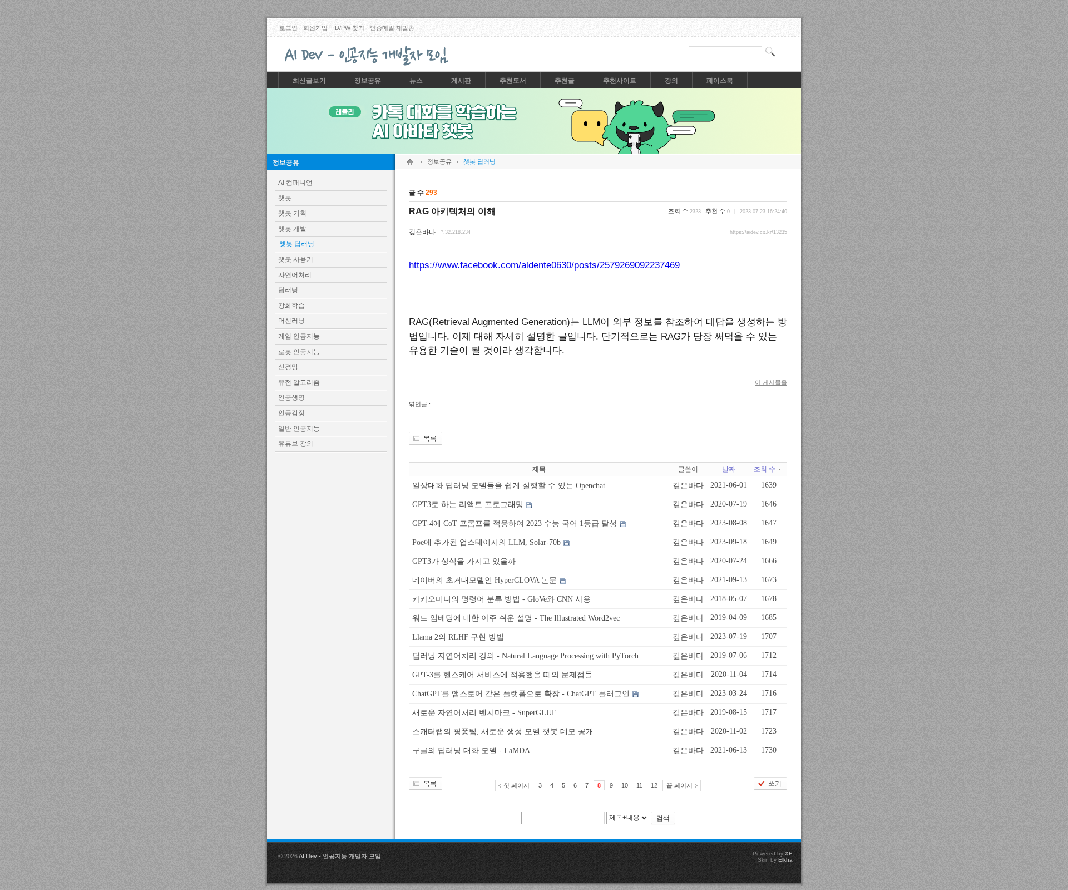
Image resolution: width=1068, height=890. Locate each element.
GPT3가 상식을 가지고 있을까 (464, 561)
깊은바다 (422, 232)
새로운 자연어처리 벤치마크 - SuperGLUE (484, 713)
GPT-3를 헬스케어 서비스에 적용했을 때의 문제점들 (502, 675)
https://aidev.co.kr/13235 (758, 232)
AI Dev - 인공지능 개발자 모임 (340, 856)
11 (639, 785)
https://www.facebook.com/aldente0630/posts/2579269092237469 (544, 265)
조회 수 (764, 469)
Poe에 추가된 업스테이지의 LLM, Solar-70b (486, 542)
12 (654, 785)
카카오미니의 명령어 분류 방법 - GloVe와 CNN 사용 (501, 599)
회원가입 (315, 27)
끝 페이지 (679, 785)
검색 (663, 818)
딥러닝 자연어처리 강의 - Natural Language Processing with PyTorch (525, 656)
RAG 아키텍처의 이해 (452, 211)
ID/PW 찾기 (348, 27)
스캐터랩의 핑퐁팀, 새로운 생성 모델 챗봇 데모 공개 (503, 731)
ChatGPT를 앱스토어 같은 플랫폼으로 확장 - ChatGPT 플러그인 (521, 694)
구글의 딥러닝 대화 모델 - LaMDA (471, 750)
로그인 (288, 27)
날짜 (728, 469)
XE (789, 853)
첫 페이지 (516, 785)
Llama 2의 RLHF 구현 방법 (458, 637)
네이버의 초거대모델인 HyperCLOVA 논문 (484, 580)
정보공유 (286, 162)
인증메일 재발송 (392, 27)
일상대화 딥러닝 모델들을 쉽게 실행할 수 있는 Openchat (508, 485)
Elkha (785, 860)
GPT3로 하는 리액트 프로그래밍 (467, 504)
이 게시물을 (771, 382)
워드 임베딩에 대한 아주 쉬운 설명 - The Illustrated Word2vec (516, 618)
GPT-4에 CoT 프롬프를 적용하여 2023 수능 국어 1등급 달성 (514, 523)
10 (624, 785)
